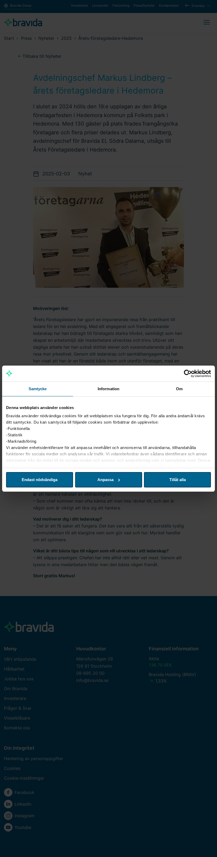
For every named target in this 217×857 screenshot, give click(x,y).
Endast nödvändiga (39, 479)
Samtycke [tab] (38, 389)
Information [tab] (108, 389)
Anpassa (105, 479)
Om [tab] (179, 389)
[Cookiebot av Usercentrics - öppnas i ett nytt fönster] (188, 374)
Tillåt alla (177, 479)
